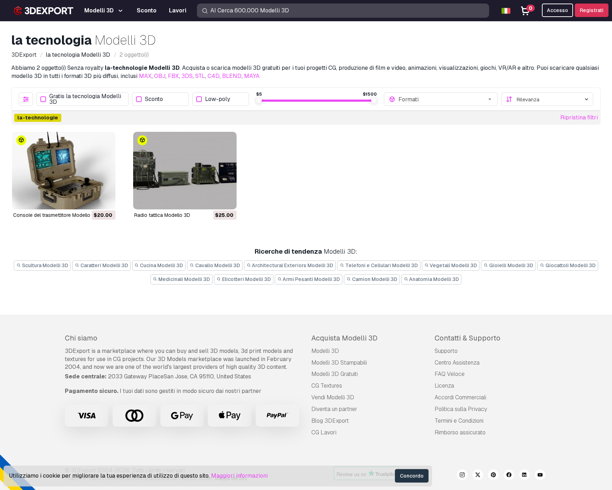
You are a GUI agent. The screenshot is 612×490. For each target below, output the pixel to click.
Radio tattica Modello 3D (162, 215)
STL (200, 76)
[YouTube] (540, 476)
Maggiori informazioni (239, 475)
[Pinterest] (493, 476)
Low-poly (217, 99)
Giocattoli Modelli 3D (570, 265)
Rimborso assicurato (460, 432)
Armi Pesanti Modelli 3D (311, 279)
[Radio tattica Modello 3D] (185, 170)
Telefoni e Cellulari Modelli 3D (381, 265)
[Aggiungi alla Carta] (90, 199)
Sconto (154, 99)
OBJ (159, 76)
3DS (187, 76)
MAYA (252, 76)
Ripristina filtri (579, 117)
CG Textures (326, 385)
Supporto (446, 351)
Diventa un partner (334, 409)
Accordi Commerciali (460, 397)
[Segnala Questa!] (105, 199)
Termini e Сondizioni (459, 420)
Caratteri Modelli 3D (103, 265)
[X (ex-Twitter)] (478, 476)
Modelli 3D (325, 351)
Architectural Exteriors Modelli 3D (292, 265)
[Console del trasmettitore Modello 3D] (63, 170)
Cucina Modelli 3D (161, 265)
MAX (145, 76)
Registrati (592, 10)
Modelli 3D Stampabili (339, 362)
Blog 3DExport (330, 420)
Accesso (557, 10)
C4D (214, 76)
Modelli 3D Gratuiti (334, 374)
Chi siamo (81, 338)
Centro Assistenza (457, 362)
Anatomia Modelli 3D (433, 279)
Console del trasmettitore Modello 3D (55, 215)
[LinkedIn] (524, 476)
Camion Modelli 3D (374, 279)
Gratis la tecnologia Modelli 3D (85, 99)
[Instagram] (462, 476)
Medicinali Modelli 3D (183, 279)
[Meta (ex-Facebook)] (509, 476)
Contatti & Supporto (467, 338)
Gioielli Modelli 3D (510, 265)
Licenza (444, 385)
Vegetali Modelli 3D (453, 265)
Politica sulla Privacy (461, 409)
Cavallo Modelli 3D (217, 265)
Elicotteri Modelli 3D (246, 279)
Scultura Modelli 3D (44, 265)
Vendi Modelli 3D (332, 397)
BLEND (232, 76)
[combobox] (445, 99)
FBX (173, 76)
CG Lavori (323, 432)
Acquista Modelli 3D (344, 338)
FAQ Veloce (450, 374)
